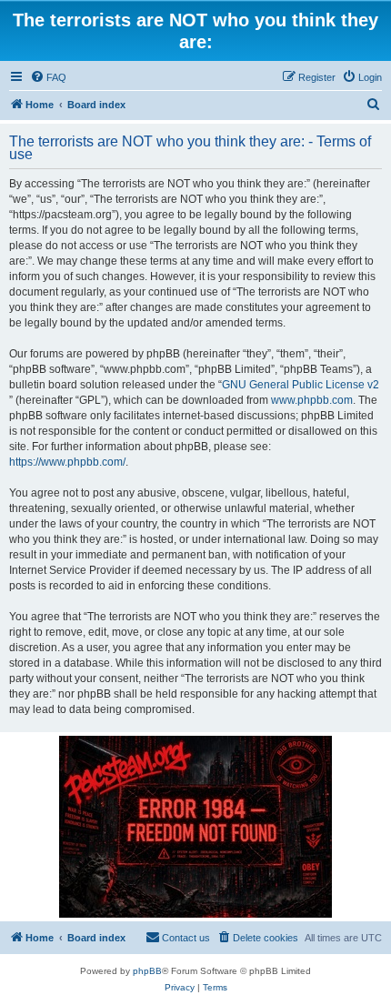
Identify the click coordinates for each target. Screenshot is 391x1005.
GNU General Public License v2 (300, 384)
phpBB (147, 971)
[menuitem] (48, 77)
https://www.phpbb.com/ (67, 462)
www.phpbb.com (312, 400)
